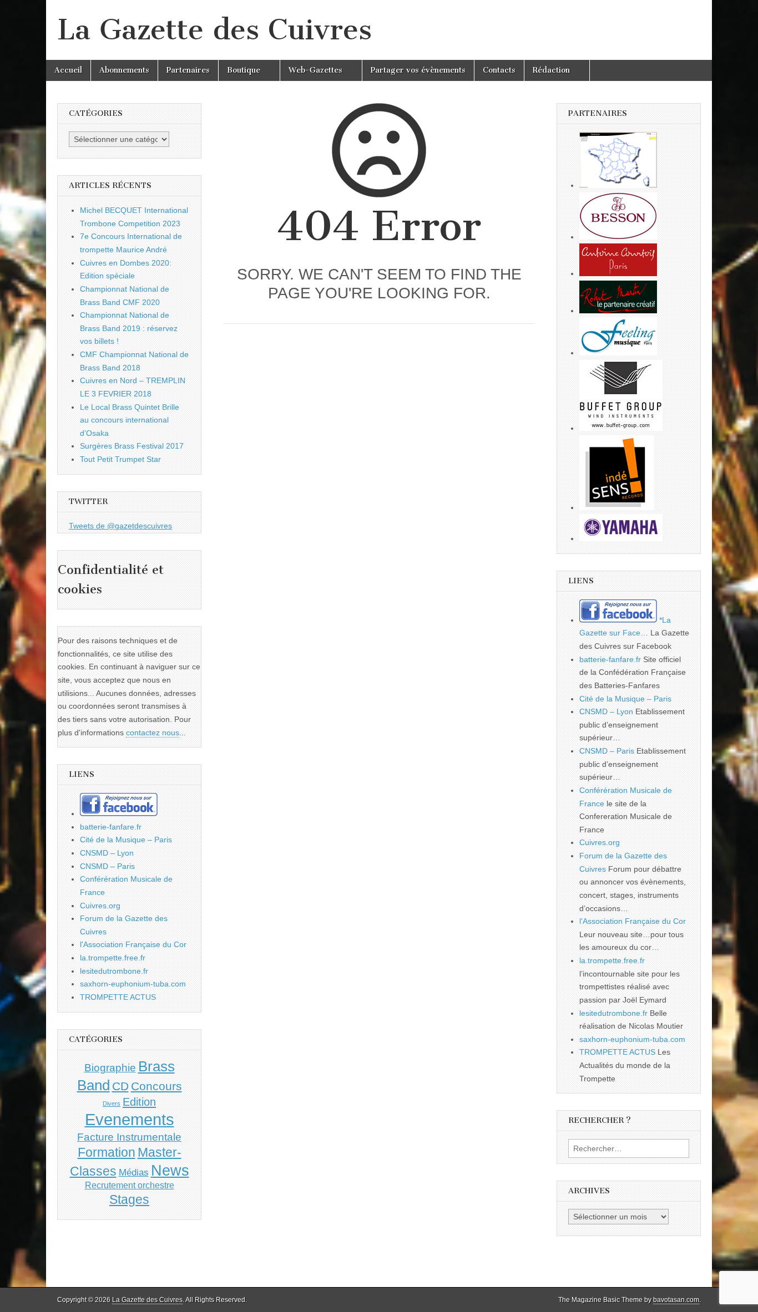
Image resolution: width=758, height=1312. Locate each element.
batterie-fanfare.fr (111, 826)
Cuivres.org (100, 905)
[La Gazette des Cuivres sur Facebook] (119, 813)
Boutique (243, 70)
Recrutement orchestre (129, 1185)
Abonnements (124, 70)
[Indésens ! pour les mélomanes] (616, 507)
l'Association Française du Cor (133, 944)
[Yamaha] (621, 538)
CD (120, 1086)
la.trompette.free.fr (112, 957)
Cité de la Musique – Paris (126, 839)
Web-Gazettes (315, 70)
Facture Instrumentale (129, 1137)
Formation (106, 1153)
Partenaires (188, 70)
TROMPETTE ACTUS (118, 997)
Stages (129, 1199)
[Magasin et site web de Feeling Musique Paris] (618, 352)
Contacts (499, 70)
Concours (156, 1086)
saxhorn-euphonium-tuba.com (133, 983)
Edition (139, 1102)
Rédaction (551, 70)
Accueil (68, 70)
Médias (134, 1172)
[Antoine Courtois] (618, 273)
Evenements (129, 1119)
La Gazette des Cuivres (214, 30)
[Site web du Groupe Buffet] (621, 428)
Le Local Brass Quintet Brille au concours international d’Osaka (129, 420)
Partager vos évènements (418, 70)
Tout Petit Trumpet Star (120, 459)
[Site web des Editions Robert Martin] (618, 310)
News (170, 1170)
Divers (111, 1103)
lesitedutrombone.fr (114, 971)
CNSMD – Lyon (107, 852)
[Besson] (618, 236)
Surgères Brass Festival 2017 (132, 445)
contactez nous (152, 732)
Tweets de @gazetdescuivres (120, 525)
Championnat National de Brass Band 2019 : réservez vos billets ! (129, 328)
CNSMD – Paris (107, 866)
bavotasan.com (676, 1300)
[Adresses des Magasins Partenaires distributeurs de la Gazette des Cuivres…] (618, 185)
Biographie (110, 1068)
